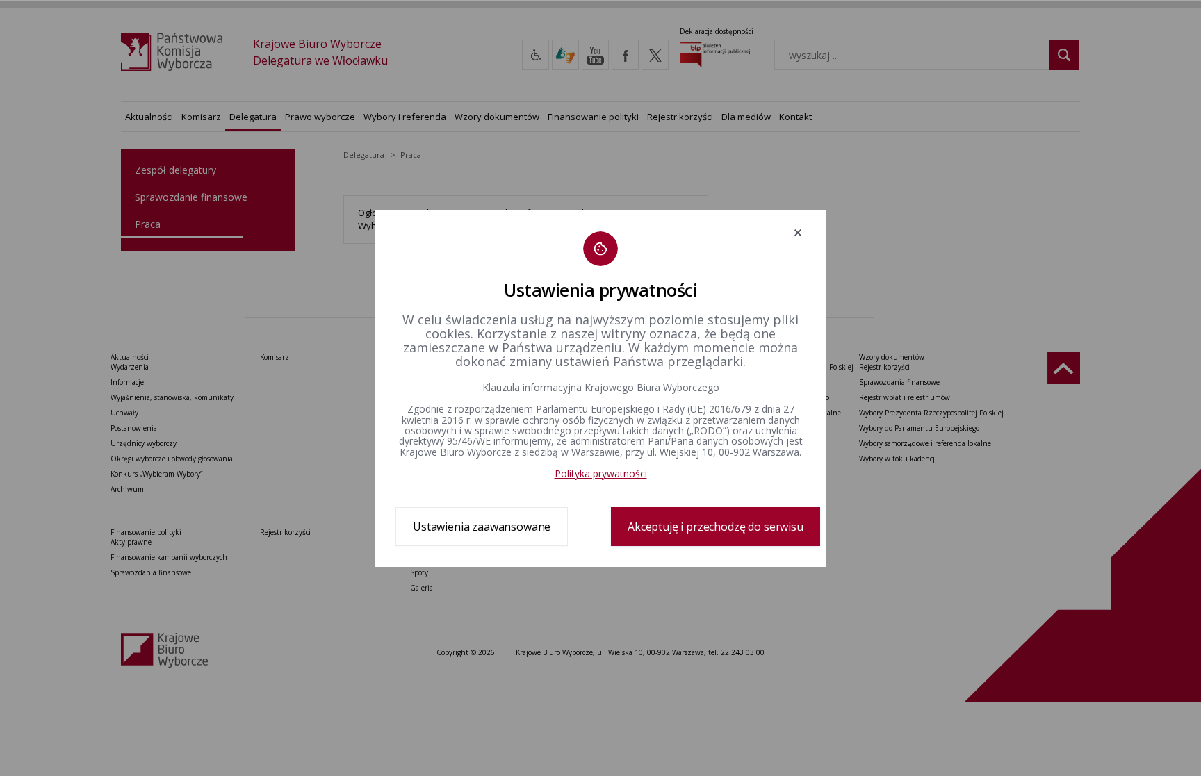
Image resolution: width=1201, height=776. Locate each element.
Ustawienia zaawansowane (481, 526)
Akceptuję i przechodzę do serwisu (715, 526)
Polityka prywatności (601, 473)
